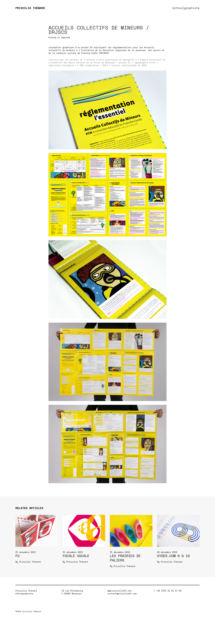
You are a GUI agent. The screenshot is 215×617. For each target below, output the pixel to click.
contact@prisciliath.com (122, 593)
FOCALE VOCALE (76, 555)
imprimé (65, 37)
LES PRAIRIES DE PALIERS (125, 558)
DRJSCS (104, 53)
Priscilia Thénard (30, 561)
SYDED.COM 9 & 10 (173, 555)
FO (17, 555)
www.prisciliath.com (119, 590)
